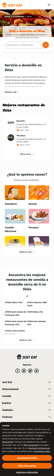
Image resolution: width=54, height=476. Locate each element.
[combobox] (23, 45)
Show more (25, 154)
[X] (30, 370)
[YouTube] (36, 370)
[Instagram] (23, 370)
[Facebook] (17, 370)
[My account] (49, 5)
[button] (45, 45)
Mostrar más (11, 92)
